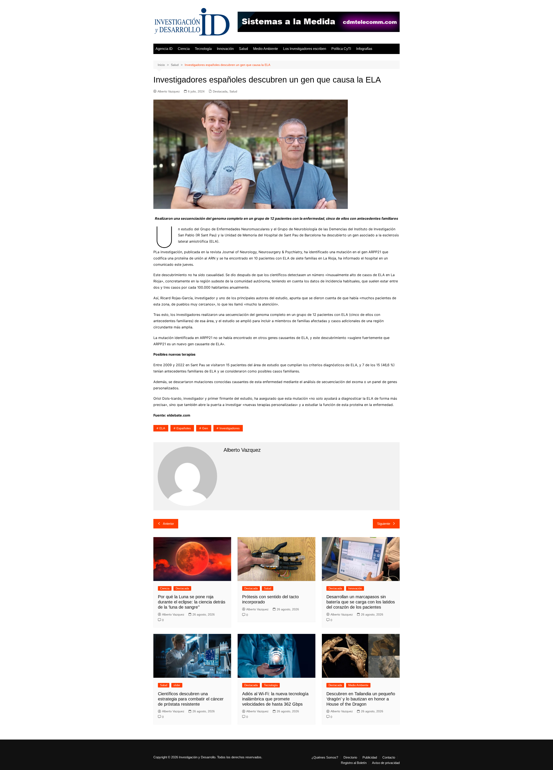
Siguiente (383, 523)
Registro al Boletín (354, 763)
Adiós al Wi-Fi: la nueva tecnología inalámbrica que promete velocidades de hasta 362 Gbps (275, 698)
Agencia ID (164, 49)
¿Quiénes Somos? (324, 757)
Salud (243, 49)
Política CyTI (341, 49)
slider (176, 685)
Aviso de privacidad (386, 763)
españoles (183, 428)
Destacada (220, 91)
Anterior (168, 523)
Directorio (350, 757)
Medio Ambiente (265, 49)
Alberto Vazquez (168, 91)
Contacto (388, 757)
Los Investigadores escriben (304, 49)
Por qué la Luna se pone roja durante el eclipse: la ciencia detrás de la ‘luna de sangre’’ (191, 601)
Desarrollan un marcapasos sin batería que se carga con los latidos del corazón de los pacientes (360, 601)
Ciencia (184, 49)
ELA (162, 428)
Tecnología (203, 49)
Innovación (225, 49)
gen (205, 428)
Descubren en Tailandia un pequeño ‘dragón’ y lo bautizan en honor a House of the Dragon (360, 698)
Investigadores (229, 428)
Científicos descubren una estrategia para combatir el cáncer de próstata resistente (191, 698)
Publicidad (369, 757)
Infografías (364, 49)
